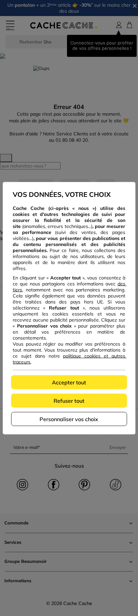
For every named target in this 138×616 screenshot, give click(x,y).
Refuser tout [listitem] (69, 400)
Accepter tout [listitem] (69, 382)
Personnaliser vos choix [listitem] (69, 418)
